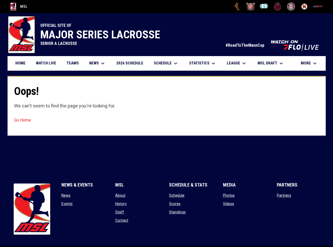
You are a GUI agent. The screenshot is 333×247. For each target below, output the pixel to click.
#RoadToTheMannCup (273, 45)
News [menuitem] (97, 63)
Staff (119, 212)
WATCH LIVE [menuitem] (48, 63)
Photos (229, 195)
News (66, 195)
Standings (177, 212)
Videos (228, 204)
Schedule (176, 195)
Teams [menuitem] (73, 63)
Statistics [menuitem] (202, 63)
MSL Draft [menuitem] (271, 63)
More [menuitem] (309, 63)
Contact (121, 220)
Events (67, 204)
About (120, 195)
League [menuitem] (237, 63)
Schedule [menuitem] (166, 63)
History (121, 204)
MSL (19, 7)
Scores (175, 204)
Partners (284, 195)
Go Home (22, 120)
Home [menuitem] (20, 63)
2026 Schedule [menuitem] (131, 63)
